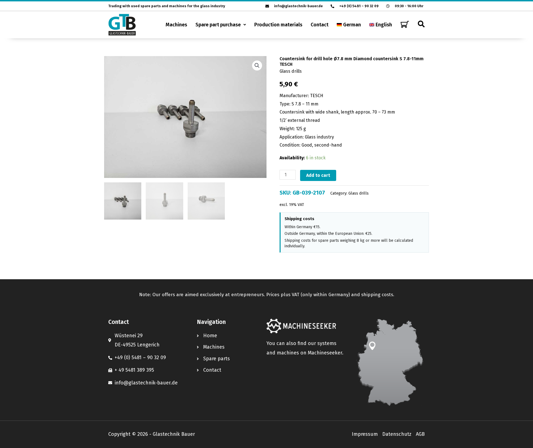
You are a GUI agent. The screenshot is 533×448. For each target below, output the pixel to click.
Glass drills (291, 71)
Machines (176, 25)
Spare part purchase (218, 25)
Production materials (278, 25)
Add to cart (318, 175)
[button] (220, 24)
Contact (319, 25)
